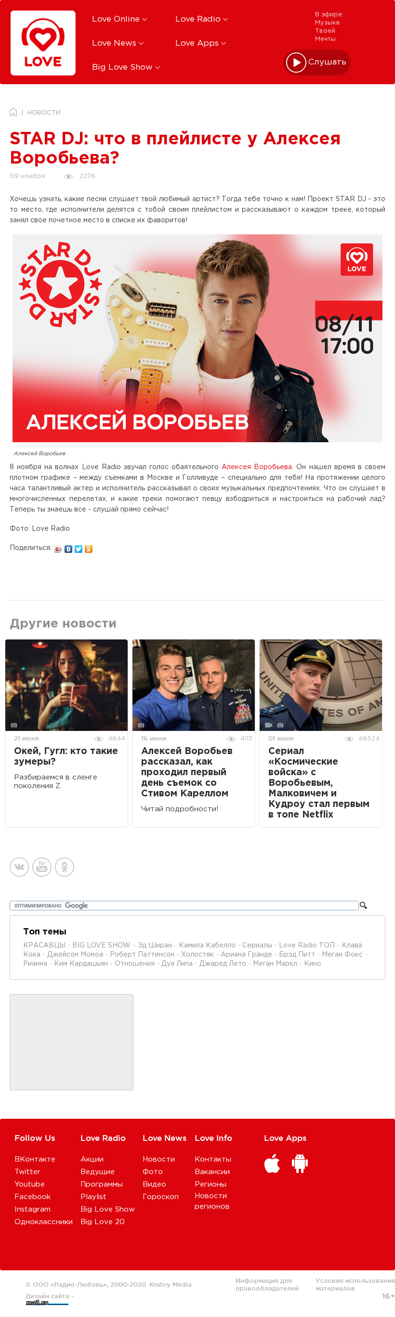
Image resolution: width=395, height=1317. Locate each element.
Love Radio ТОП (307, 945)
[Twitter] (79, 546)
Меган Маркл (275, 964)
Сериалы (257, 945)
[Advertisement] (72, 1043)
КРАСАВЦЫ (44, 945)
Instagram (32, 1209)
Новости (159, 1159)
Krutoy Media (170, 1284)
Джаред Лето (222, 964)
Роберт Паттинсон (142, 955)
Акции (92, 1159)
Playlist (93, 1197)
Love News (115, 43)
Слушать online (327, 62)
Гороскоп (161, 1197)
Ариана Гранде (246, 955)
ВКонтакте (34, 1159)
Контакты (213, 1159)
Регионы (210, 1184)
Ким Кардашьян (81, 964)
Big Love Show (123, 67)
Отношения (135, 964)
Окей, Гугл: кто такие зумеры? (66, 756)
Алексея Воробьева (257, 467)
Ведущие (97, 1172)
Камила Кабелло (207, 945)
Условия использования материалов (355, 1284)
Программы (101, 1184)
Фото (153, 1172)
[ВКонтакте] (69, 546)
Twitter (27, 1172)
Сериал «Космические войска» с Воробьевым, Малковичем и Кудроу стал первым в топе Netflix (318, 783)
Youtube (29, 1184)
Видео (154, 1184)
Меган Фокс (343, 955)
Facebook (32, 1197)
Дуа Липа (177, 964)
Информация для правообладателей (267, 1284)
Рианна (35, 964)
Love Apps (198, 43)
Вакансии (212, 1172)
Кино (312, 964)
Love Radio (199, 19)
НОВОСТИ (43, 112)
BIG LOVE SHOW (102, 945)
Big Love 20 (102, 1222)
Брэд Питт (297, 955)
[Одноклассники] (89, 546)
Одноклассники (43, 1222)
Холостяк (197, 955)
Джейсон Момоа (75, 955)
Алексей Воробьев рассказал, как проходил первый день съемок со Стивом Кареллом (187, 772)
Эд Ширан (155, 945)
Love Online (117, 19)
